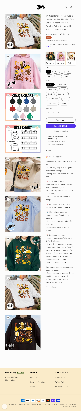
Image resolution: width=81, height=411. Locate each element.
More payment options (61, 131)
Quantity (49, 108)
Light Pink (62, 84)
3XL (58, 76)
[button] (4, 7)
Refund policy (36, 404)
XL (69, 71)
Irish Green (52, 103)
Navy (64, 103)
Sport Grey (62, 94)
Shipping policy (71, 404)
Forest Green (53, 99)
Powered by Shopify (24, 404)
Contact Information (37, 382)
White (50, 84)
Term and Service (61, 387)
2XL (49, 76)
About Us (33, 377)
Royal (66, 99)
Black (50, 94)
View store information (56, 145)
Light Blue (52, 89)
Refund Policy (60, 382)
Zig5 (15, 404)
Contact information (69, 406)
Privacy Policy (60, 377)
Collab (32, 387)
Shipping (49, 40)
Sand (63, 89)
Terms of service (59, 404)
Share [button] (50, 150)
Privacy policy (47, 404)
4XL (66, 76)
